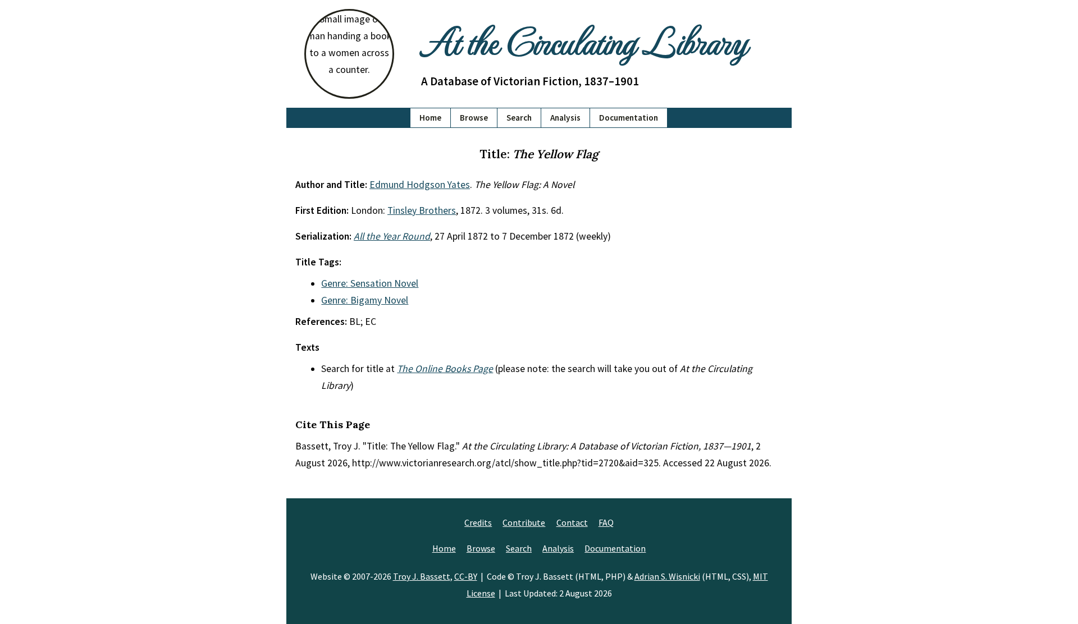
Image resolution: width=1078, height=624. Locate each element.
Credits (478, 522)
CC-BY (465, 576)
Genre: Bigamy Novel (364, 300)
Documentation (628, 117)
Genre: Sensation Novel (369, 283)
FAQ (606, 522)
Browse (474, 117)
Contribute (524, 522)
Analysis (565, 117)
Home (430, 117)
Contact (572, 522)
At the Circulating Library (584, 40)
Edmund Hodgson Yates (419, 184)
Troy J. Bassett (421, 576)
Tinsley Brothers (421, 210)
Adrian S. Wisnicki (667, 576)
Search (519, 117)
